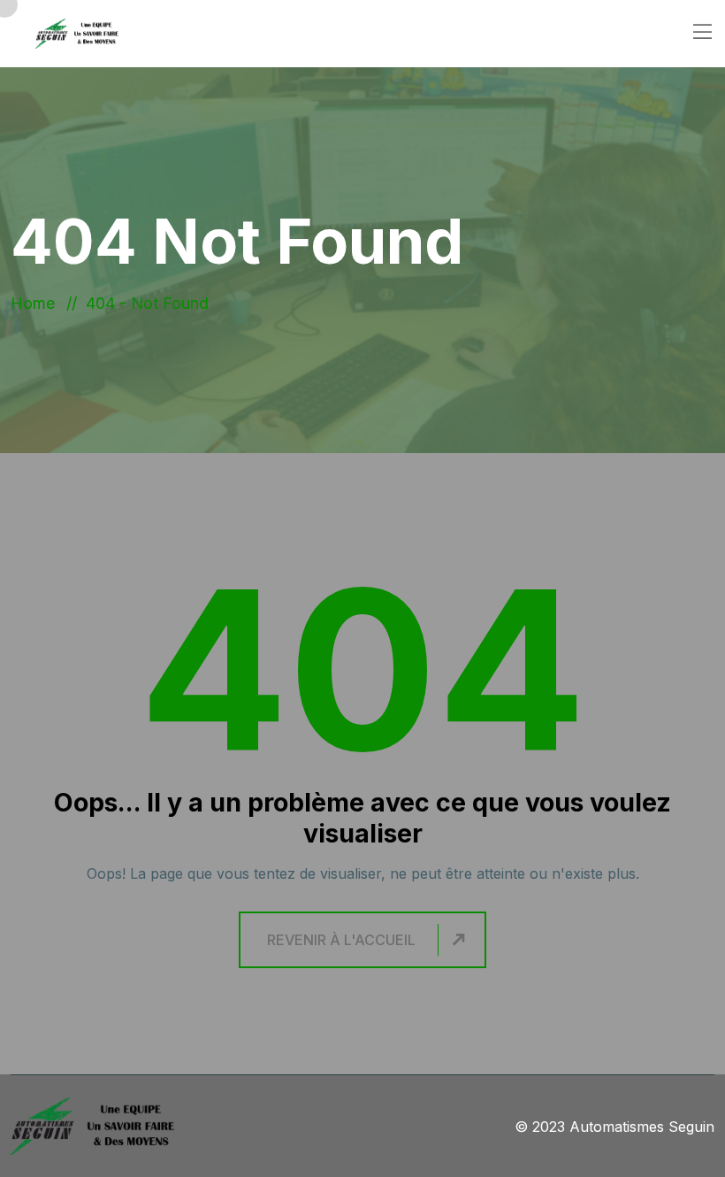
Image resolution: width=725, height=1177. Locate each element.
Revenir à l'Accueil (341, 940)
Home (37, 303)
